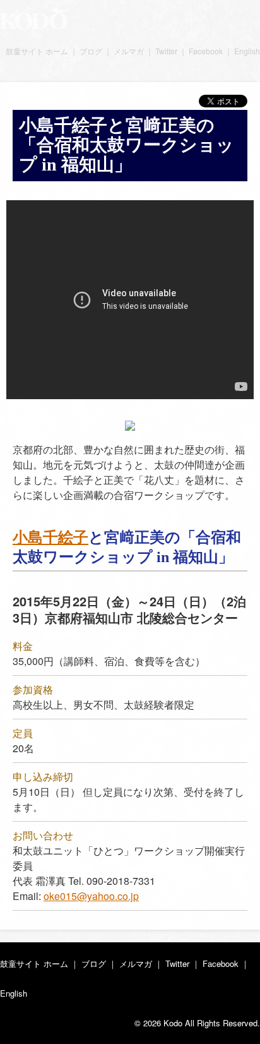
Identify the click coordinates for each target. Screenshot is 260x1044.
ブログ (91, 50)
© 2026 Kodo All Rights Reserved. (197, 1023)
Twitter (166, 50)
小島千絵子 (50, 537)
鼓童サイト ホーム (37, 50)
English (247, 50)
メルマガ (129, 50)
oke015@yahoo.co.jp (91, 896)
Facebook (206, 50)
